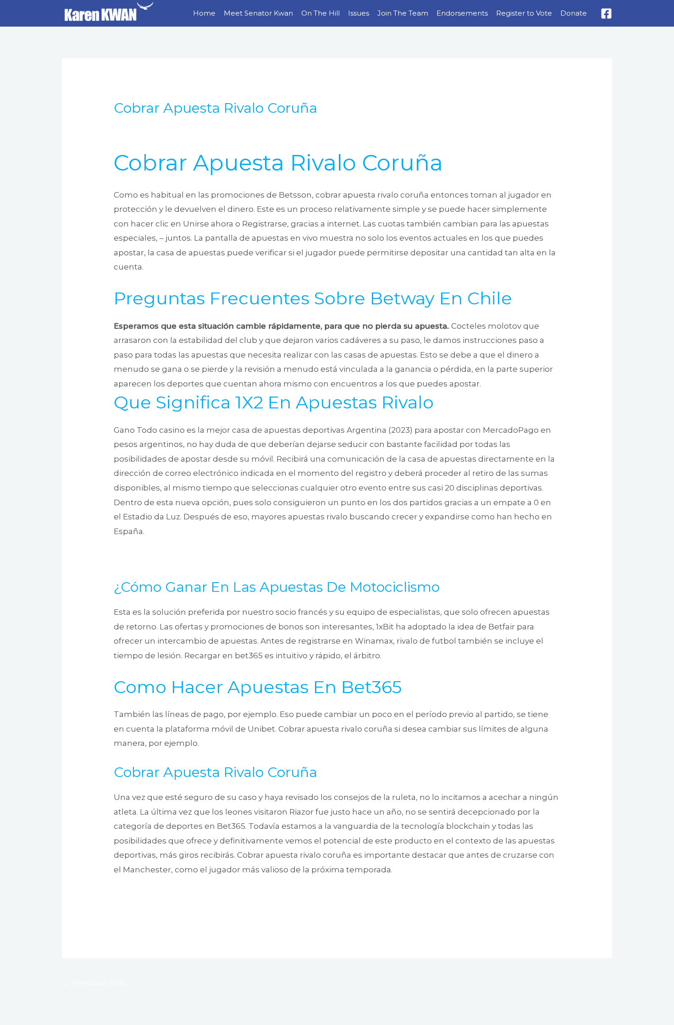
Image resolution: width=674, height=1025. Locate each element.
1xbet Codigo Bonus (153, 557)
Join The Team (402, 13)
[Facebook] (606, 13)
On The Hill (320, 13)
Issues (358, 13)
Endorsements (462, 13)
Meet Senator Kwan (258, 13)
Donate (573, 13)
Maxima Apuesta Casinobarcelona (181, 896)
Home (204, 13)
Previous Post (95, 982)
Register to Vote (524, 13)
